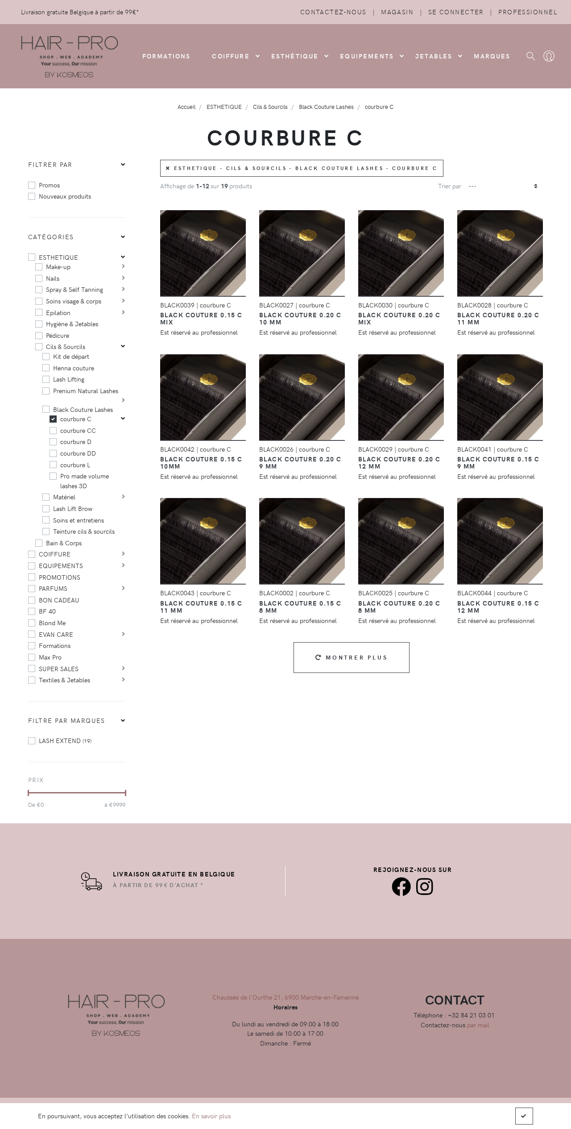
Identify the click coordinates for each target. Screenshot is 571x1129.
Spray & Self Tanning (74, 289)
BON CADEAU (59, 599)
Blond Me (52, 622)
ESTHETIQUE (58, 257)
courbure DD (78, 452)
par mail (478, 1024)
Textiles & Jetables (64, 679)
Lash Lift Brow (72, 508)
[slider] (28, 793)
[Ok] (524, 1116)
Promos (49, 184)
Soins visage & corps (73, 300)
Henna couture (73, 367)
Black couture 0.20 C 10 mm (300, 318)
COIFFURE (230, 55)
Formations (54, 645)
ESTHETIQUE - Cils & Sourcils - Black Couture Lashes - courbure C (304, 168)
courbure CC (78, 430)
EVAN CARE (56, 634)
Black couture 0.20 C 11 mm (498, 318)
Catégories (51, 236)
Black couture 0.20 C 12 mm (399, 462)
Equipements (367, 55)
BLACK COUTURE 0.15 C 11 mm (201, 606)
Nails (52, 278)
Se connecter (456, 11)
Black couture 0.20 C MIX (399, 318)
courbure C (75, 418)
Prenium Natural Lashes (85, 390)
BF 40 (47, 610)
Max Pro (50, 656)
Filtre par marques (66, 720)
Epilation (58, 312)
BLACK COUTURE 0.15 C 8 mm (300, 606)
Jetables (433, 55)
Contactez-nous (333, 11)
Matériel (64, 496)
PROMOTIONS (59, 577)
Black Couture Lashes (83, 409)
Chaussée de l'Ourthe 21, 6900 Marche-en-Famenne (285, 996)
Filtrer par (50, 164)
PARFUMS (53, 588)
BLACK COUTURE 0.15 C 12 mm (498, 606)
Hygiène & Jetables (72, 323)
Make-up (58, 266)
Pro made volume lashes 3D (84, 480)
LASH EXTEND (65, 740)
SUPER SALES (59, 668)
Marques (492, 55)
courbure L (75, 464)
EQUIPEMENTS (61, 565)
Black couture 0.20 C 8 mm (399, 606)
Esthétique (295, 55)
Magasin (397, 11)
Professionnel (527, 11)
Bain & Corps (64, 542)
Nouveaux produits (65, 195)
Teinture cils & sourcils (84, 531)
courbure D (75, 441)
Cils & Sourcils (65, 346)
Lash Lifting (68, 378)
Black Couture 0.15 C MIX (201, 318)
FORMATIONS (166, 55)
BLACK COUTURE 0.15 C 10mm (201, 462)
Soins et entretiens (78, 519)
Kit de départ (71, 356)
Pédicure (57, 335)
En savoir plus (211, 1115)
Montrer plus (355, 657)
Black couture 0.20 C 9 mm (300, 462)
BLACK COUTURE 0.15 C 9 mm (498, 462)
